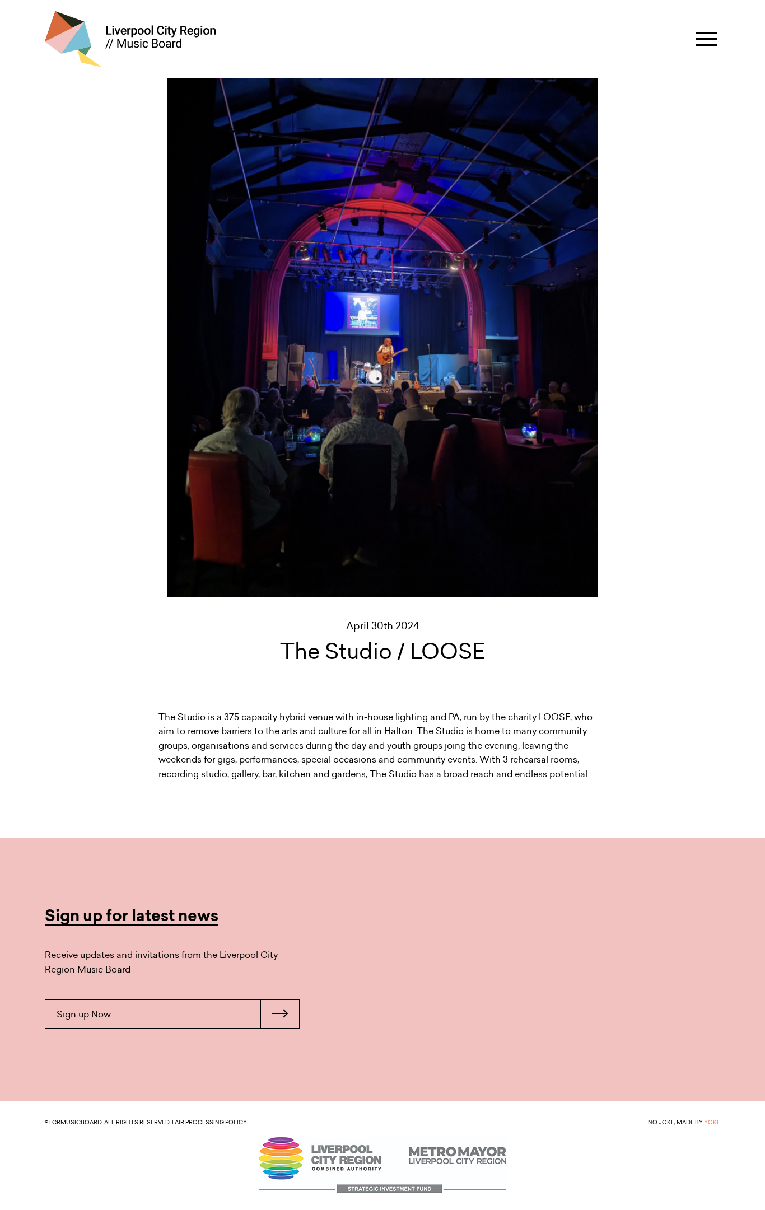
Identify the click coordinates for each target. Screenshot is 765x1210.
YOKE (712, 1122)
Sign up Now (84, 1014)
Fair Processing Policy (209, 1122)
